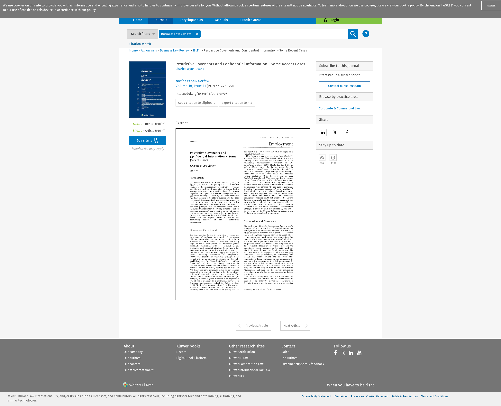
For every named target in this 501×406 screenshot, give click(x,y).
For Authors (289, 358)
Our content (132, 364)
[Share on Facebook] (347, 133)
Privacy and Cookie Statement (369, 396)
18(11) (196, 50)
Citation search (140, 44)
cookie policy (409, 5)
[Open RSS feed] (322, 157)
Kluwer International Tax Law (249, 370)
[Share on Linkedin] (323, 133)
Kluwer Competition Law (246, 364)
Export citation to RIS (237, 103)
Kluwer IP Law (238, 358)
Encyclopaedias (191, 20)
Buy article (145, 140)
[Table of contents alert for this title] (333, 157)
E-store (181, 352)
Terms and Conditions (434, 396)
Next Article (292, 326)
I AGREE (491, 5)
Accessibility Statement (316, 396)
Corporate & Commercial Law (339, 108)
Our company (133, 352)
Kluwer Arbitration (242, 352)
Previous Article (257, 326)
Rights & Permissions (405, 396)
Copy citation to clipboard (197, 103)
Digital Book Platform (191, 358)
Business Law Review (174, 50)
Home (137, 20)
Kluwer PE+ (236, 376)
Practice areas (250, 20)
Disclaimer (341, 396)
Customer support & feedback (302, 364)
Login (335, 20)
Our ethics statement (139, 370)
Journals (161, 20)
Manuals (221, 20)
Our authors (132, 358)
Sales (285, 352)
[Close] (197, 34)
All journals (149, 50)
